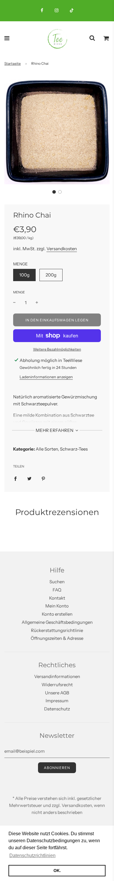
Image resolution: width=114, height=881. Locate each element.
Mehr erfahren (55, 430)
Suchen (57, 581)
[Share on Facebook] (15, 478)
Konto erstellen (57, 614)
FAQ (57, 590)
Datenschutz (57, 709)
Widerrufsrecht (57, 684)
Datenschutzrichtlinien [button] (32, 855)
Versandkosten (61, 248)
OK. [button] (57, 870)
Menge (19, 292)
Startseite (12, 63)
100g (24, 275)
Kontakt (57, 598)
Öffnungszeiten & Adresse (57, 638)
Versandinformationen (57, 676)
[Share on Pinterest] (43, 478)
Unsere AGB (57, 693)
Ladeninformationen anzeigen (46, 376)
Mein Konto (57, 606)
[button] (54, 192)
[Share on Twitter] (29, 478)
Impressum (57, 700)
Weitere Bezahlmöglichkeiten (57, 349)
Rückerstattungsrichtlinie (57, 630)
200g (51, 275)
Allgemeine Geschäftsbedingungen (57, 622)
